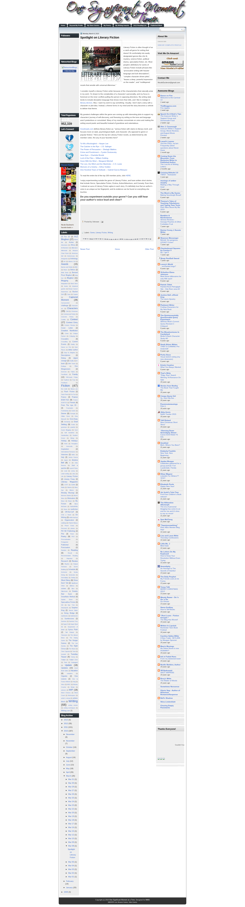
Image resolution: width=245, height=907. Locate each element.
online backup (73, 517)
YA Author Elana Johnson (167, 273)
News (65, 509)
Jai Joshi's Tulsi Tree (169, 492)
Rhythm (67, 564)
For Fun (73, 394)
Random (63, 550)
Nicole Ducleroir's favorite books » (67, 226)
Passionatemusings (169, 404)
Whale (73, 687)
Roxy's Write (165, 679)
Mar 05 (71, 862)
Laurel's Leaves (167, 141)
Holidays (74, 441)
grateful (72, 427)
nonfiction (74, 509)
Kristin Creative (167, 365)
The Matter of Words (168, 681)
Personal (64, 528)
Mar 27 (71, 790)
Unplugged (74, 662)
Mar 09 (71, 842)
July (67, 761)
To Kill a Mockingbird (88, 144)
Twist (65, 662)
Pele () (163, 406)
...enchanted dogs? (168, 266)
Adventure (64, 245)
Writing (73, 701)
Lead (65, 471)
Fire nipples (165, 108)
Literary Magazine (69, 482)
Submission (74, 616)
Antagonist (64, 258)
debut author (73, 350)
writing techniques (69, 708)
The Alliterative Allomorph (166, 504)
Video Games (133, 902)
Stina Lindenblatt (167, 702)
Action (71, 242)
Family (75, 374)
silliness (72, 586)
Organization (69, 520)
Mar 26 (71, 794)
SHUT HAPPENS (167, 673)
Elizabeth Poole (167, 484)
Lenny (73, 471)
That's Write (165, 373)
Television (64, 635)
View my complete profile (169, 45)
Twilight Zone (73, 659)
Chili (67, 311)
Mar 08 (71, 846)
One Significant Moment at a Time (122, 900)
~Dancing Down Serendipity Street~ (168, 432)
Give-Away (74, 419)
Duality (72, 361)
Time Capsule (65, 651)
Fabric (73, 371)
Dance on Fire (66, 347)
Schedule (71, 569)
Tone (74, 651)
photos (73, 528)
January (69, 887)
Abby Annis (165, 412)
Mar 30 (71, 783)
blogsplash (64, 283)
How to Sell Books (167, 609)
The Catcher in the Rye (89, 146)
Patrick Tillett (166, 285)
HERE (128, 176)
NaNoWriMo (74, 506)
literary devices (86, 103)
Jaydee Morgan (167, 461)
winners (63, 690)
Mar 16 (71, 827)
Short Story (65, 580)
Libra (73, 473)
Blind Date (164, 546)
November (70, 741)
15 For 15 (65, 237)
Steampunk (64, 607)
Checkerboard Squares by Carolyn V (170, 249)
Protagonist (64, 542)
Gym (76, 430)
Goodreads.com (87, 129)
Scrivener (64, 572)
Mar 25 (71, 798)
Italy (62, 457)
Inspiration (65, 449)
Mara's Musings (167, 646)
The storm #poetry (167, 299)
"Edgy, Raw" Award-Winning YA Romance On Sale (170, 377)
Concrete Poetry (67, 317)
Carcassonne (65, 303)
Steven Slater (73, 610)
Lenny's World (166, 264)
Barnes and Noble (66, 267)
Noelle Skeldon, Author (170, 665)
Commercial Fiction (69, 314)
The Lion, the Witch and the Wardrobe (95, 164)
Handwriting (64, 435)
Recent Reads (67, 165)
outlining (63, 523)
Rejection (69, 558)
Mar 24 (71, 801)
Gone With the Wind (88, 161)
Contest (74, 319)
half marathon (69, 432)
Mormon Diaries (66, 495)
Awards (64, 264)
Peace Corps (69, 525)
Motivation (71, 498)
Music (70, 501)
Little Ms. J (165, 544)
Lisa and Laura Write (169, 536)
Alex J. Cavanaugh (168, 127)
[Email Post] (101, 222)
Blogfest (70, 278)
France (63, 397)
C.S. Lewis (117, 164)
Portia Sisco (165, 355)
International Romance (68, 452)
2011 (66, 727)
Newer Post (85, 249)
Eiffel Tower (71, 363)
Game (73, 410)
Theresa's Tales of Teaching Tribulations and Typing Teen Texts (170, 203)
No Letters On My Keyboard (168, 553)
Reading (74, 550)
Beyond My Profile (76, 25)
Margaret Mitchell (106, 161)
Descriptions (65, 355)
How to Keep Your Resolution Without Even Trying (170, 558)
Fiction (65, 385)
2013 (66, 720)
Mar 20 (71, 813)
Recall (70, 553)
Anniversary (71, 256)
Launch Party (73, 468)
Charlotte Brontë (97, 155)
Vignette (64, 676)
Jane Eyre (84, 155)
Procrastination (65, 539)
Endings (63, 366)
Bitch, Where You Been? (170, 445)
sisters (63, 588)
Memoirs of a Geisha (88, 167)
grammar (64, 427)
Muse (63, 501)
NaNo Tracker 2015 (168, 414)
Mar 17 (71, 824)
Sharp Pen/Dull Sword (169, 258)
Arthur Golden (105, 167)
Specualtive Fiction (68, 602)
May (68, 768)
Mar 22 (71, 809)
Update (68, 665)
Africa (73, 245)
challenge (64, 305)
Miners (72, 490)
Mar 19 (71, 816)
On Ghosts (164, 601)
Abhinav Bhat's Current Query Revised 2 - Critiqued (169, 324)
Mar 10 (71, 838)
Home (63, 25)
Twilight (63, 659)
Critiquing (72, 336)
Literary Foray (69, 479)
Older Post (149, 249)
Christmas (74, 311)
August (69, 757)
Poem (72, 534)
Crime (67, 333)
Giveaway (67, 421)
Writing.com (65, 711)
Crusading (64, 341)
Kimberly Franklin (168, 451)
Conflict (63, 319)
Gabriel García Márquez (117, 170)
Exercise (64, 371)
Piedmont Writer (167, 305)
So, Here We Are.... (168, 398)
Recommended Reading (69, 555)
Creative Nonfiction (69, 331)
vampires (70, 673)
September (70, 751)
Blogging (64, 281)
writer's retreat (65, 698)
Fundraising (64, 410)
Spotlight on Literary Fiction (99, 37)
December (70, 734)
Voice (62, 684)
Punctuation (65, 547)
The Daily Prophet (168, 577)
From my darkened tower (170, 659)
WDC (68, 684)
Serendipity (64, 577)
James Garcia (73, 457)
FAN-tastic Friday (72, 377)
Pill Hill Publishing (68, 531)
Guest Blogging (66, 430)
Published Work (156, 25)
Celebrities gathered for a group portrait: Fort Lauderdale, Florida (170, 465)
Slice (72, 588)
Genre (63, 413)
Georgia (72, 413)
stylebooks (64, 616)
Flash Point (64, 394)
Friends (72, 402)
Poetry (63, 536)
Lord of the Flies (86, 158)
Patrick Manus (73, 523)
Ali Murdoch (65, 248)
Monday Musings (68, 493)
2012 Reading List (139, 25)
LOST (66, 484)
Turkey (73, 657)
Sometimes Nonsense (169, 687)
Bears (65, 270)
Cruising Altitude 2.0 (169, 173)
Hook (66, 443)
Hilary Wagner (166, 474)
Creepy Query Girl (168, 396)
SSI (62, 605)
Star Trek (71, 605)
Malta (62, 487)
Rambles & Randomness (166, 217)
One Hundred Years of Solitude (92, 170)
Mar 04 (71, 866)
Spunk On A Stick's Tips (170, 114)
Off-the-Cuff (69, 512)
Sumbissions (69, 619)
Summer (63, 621)
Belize (72, 270)
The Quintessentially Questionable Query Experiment (169, 317)
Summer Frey (73, 621)
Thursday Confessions (169, 538)
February (70, 881)
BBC (76, 267)
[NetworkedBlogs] (69, 67)
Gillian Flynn (65, 416)
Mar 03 (71, 869)
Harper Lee (103, 144)
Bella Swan (64, 272)
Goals (73, 424)
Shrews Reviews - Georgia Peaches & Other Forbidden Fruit (170, 222)
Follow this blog (69, 71)
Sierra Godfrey (166, 607)
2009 (66, 892)
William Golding (102, 158)
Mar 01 (71, 877)
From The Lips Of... (69, 405)
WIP (71, 690)
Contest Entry (72, 322)
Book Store (74, 283)
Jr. (70, 463)
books (66, 286)
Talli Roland (69, 632)
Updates (64, 668)
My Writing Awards (122, 25)
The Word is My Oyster (170, 193)
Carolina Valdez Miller (169, 636)
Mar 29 (71, 787)
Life (62, 476)
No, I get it (164, 252)
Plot (62, 534)
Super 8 (65, 624)
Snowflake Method (68, 597)
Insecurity (69, 446)
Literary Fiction (72, 476)
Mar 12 (71, 835)
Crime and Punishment (89, 152)
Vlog (74, 681)
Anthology (74, 259)
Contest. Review (69, 325)
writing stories (73, 705)
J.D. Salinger (106, 146)
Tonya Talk (165, 587)
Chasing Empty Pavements (167, 707)
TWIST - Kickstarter (168, 175)
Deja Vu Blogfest (69, 352)
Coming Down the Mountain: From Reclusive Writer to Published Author (168, 159)
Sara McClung (166, 519)
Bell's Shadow (166, 698)
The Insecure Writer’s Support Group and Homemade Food (169, 118)
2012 (66, 723)
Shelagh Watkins (109, 149)
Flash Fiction (69, 392)
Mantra (69, 487)
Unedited (164, 443)
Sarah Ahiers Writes (168, 344)
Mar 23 (71, 805)
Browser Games (123, 902)
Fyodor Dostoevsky (109, 152)
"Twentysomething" (169, 525)
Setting (73, 577)
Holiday (64, 441)
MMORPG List (112, 902)
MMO (148, 900)
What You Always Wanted (170, 367)
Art (64, 261)
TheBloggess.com (168, 106)
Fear (73, 380)
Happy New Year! (167, 486)
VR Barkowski (166, 671)
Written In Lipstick (168, 626)
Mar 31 (71, 779)
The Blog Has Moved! (169, 620)
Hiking (72, 438)
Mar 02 (71, 873)
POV (73, 536)
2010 (66, 731)
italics (73, 454)
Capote (75, 294)
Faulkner (66, 380)
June (68, 765)
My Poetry (107, 25)
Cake (68, 294)
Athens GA (71, 261)
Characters (72, 308)
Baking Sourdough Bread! (170, 195)
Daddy (73, 344)
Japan (66, 460)
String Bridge (69, 613)
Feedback (64, 382)
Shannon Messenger (169, 238)
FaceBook (64, 374)
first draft (64, 389)
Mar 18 (71, 820)
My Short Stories (93, 25)
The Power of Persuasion (90, 149)
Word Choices (66, 692)
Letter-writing (65, 473)
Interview (64, 454)
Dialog (63, 358)
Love (73, 485)
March (68, 776)
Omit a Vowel (66, 515)
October (69, 747)
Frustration (69, 408)
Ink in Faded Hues (168, 657)
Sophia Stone (66, 599)
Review (75, 561)
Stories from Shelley (169, 386)
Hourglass (74, 443)
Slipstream (64, 591)
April (68, 772)
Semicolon (72, 575)
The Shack (72, 648)
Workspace (71, 695)
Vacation (74, 671)
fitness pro (74, 389)
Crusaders (65, 339)
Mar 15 (71, 831)
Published (64, 545)
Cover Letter (67, 328)
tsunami (63, 654)
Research (64, 561)
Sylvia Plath (73, 630)
